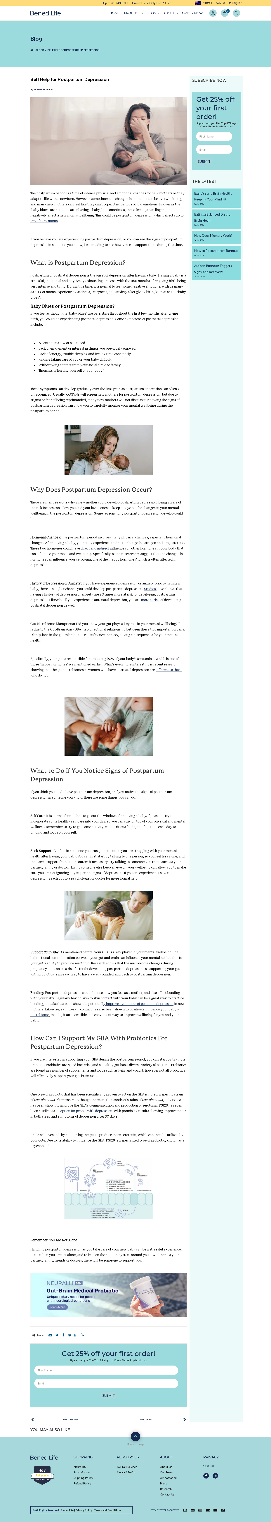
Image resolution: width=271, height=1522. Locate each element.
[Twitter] (57, 1335)
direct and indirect (95, 548)
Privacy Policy (83, 1510)
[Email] (50, 1335)
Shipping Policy (83, 1477)
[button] (133, 13)
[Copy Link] (82, 1335)
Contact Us (167, 1494)
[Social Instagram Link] (215, 1476)
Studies (150, 589)
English (237, 3)
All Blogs (37, 50)
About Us (166, 1466)
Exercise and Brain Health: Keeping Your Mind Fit (213, 198)
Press (163, 1483)
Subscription (82, 1472)
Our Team (166, 1472)
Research (166, 1489)
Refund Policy (82, 1483)
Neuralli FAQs (126, 1472)
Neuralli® (80, 1466)
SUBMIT (108, 1395)
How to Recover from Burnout (216, 252)
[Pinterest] (69, 1335)
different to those (169, 670)
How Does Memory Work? (213, 237)
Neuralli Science (127, 1466)
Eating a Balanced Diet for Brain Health (213, 219)
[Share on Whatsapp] (75, 1335)
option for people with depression (86, 1111)
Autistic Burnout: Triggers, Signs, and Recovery (213, 271)
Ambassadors (169, 1477)
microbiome (39, 1015)
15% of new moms (44, 221)
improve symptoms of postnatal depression (139, 1004)
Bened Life (40, 89)
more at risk (150, 600)
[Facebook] (63, 1335)
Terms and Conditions (107, 1510)
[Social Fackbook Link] (206, 1476)
